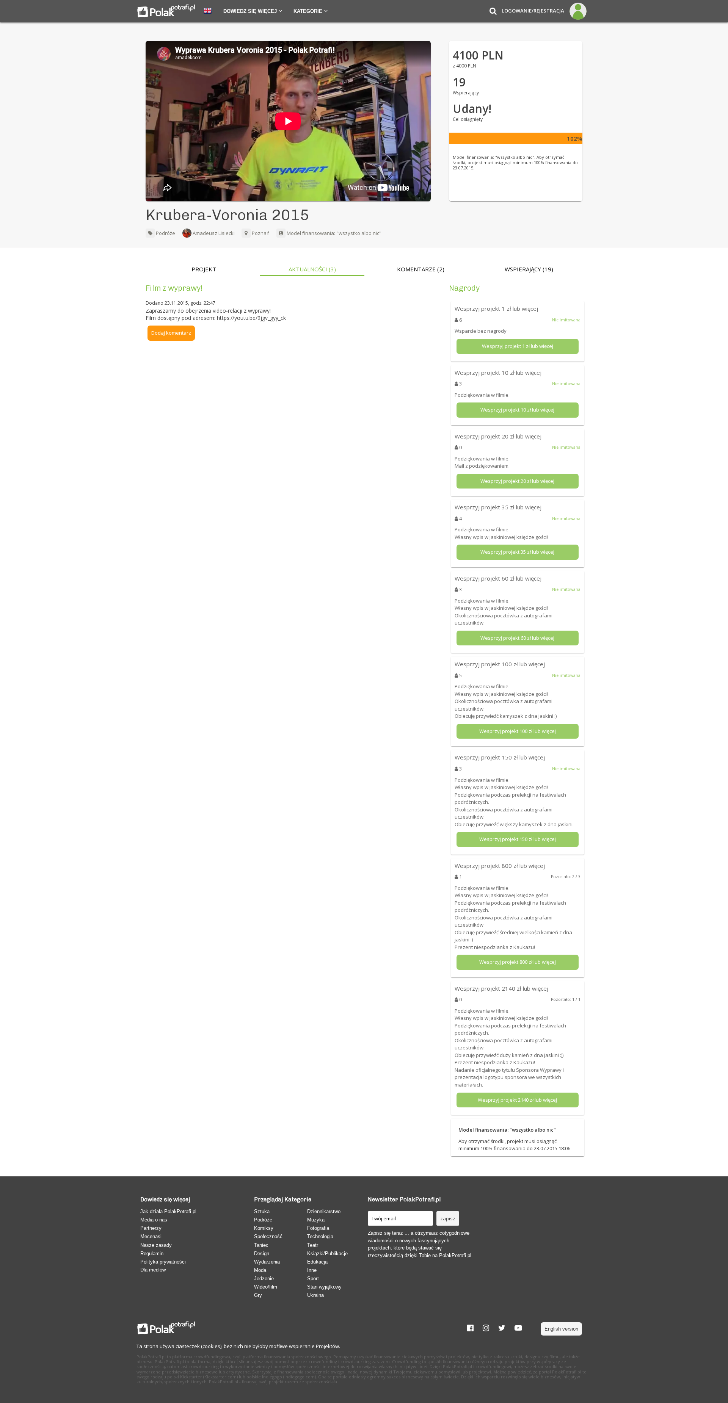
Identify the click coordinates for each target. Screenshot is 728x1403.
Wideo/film (265, 1287)
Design (261, 1253)
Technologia (320, 1236)
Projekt (203, 269)
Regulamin (151, 1253)
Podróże (165, 233)
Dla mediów (153, 1270)
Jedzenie (264, 1278)
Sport (313, 1278)
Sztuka (262, 1211)
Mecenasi (151, 1236)
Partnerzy (151, 1228)
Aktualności (312, 269)
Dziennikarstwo (323, 1211)
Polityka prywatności (163, 1262)
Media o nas (153, 1220)
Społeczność (268, 1236)
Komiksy (263, 1228)
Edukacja (317, 1262)
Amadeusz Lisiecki (213, 233)
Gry (258, 1295)
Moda (260, 1270)
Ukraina (315, 1295)
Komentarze (420, 269)
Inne (312, 1270)
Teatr (312, 1245)
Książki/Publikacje (327, 1253)
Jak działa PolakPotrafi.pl (168, 1211)
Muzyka (316, 1220)
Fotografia (318, 1228)
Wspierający (529, 269)
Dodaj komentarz (171, 332)
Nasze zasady (156, 1245)
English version (561, 1329)
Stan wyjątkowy (324, 1287)
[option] (203, 271)
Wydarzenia (267, 1262)
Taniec (261, 1245)
